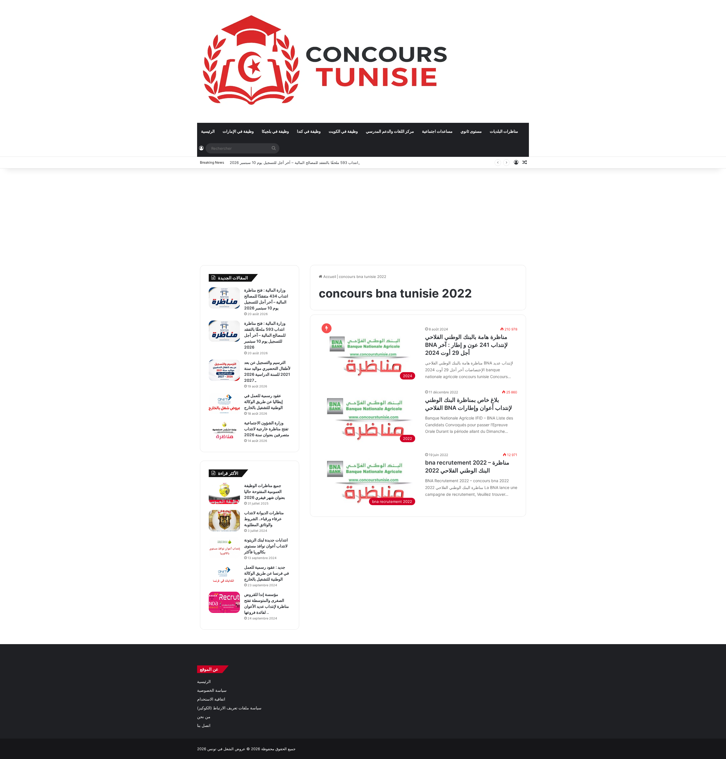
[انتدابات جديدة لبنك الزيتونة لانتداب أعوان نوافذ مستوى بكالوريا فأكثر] (224, 547)
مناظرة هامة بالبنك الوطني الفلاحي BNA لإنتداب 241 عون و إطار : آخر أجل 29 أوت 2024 (466, 345)
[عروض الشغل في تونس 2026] (326, 61)
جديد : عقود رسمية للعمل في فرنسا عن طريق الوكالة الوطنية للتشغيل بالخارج (266, 573)
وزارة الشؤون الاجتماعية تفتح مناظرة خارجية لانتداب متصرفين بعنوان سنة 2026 (266, 428)
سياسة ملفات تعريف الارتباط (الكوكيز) (229, 708)
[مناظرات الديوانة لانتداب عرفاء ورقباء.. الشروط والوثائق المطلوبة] (224, 520)
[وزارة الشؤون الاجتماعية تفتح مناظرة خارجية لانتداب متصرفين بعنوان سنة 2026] (224, 430)
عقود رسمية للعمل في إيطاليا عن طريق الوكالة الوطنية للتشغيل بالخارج (263, 401)
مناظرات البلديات (504, 131)
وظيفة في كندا (309, 131)
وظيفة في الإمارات (238, 131)
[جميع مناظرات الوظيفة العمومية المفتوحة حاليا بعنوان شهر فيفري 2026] (224, 493)
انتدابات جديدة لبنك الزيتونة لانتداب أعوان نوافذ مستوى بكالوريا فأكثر (266, 545)
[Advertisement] (363, 214)
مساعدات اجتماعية (437, 131)
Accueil (329, 276)
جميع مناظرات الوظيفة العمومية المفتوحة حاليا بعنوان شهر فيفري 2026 (264, 491)
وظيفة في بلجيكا (275, 131)
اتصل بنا (203, 725)
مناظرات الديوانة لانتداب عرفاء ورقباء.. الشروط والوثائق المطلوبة (264, 518)
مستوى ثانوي (471, 131)
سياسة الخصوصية (212, 690)
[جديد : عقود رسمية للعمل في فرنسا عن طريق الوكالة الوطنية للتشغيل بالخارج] (224, 575)
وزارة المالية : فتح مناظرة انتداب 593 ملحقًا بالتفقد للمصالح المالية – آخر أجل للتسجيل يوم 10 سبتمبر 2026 (314, 162)
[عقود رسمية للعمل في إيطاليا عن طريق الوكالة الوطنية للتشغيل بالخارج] (224, 403)
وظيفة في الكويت (343, 131)
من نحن (203, 716)
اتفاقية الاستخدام (211, 699)
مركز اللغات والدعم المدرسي (390, 131)
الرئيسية (208, 131)
